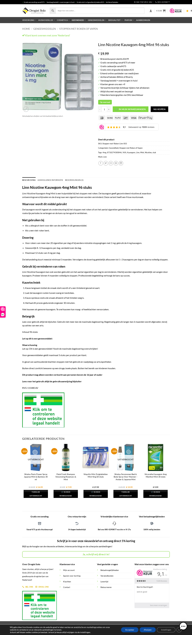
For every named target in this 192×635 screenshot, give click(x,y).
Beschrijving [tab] (29, 180)
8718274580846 (114, 152)
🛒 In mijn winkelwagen (131, 109)
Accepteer (129, 630)
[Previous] (27, 76)
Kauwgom (131, 152)
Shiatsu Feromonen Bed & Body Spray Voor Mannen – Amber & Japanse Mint (125, 477)
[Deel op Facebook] (100, 163)
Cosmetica (62, 20)
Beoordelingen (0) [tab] (74, 180)
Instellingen (166, 630)
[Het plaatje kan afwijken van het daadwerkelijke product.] (58, 77)
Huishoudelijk (45, 20)
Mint (142, 152)
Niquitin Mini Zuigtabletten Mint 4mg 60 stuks (96, 475)
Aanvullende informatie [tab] (50, 180)
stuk (154, 152)
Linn (137, 152)
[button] (150, 11)
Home (26, 28)
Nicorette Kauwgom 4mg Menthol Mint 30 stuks (156, 475)
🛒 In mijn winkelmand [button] (65, 494)
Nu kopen (159, 109)
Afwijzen (148, 630)
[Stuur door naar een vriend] (111, 163)
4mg (104, 152)
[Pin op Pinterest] (116, 163)
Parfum (128, 20)
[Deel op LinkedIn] (121, 163)
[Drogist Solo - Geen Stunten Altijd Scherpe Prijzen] (34, 10)
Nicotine (148, 152)
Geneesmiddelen (96, 20)
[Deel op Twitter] (105, 163)
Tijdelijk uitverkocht (36, 494)
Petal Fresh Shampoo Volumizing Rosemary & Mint (65, 477)
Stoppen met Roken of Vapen (78, 28)
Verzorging (28, 20)
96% (124, 152)
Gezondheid (78, 20)
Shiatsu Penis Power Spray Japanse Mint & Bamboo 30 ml (36, 477)
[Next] (89, 76)
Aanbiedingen (143, 20)
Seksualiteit (114, 20)
